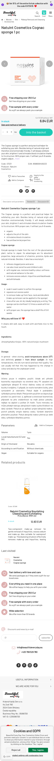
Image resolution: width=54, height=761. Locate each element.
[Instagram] (30, 665)
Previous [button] (4, 63)
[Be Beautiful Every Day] (2, 19)
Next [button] (49, 63)
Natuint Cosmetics (9, 167)
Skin (16, 20)
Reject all (16, 750)
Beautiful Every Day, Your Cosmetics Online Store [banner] (10, 14)
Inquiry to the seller (39, 176)
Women (9, 20)
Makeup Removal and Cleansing (33, 20)
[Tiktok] (35, 665)
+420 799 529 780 (29, 652)
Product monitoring (38, 180)
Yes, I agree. (38, 750)
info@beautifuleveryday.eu (29, 647)
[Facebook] (18, 665)
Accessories (9, 22)
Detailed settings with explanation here (27, 755)
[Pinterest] (24, 665)
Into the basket (36, 132)
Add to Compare (18, 180)
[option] (27, 63)
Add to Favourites (18, 176)
